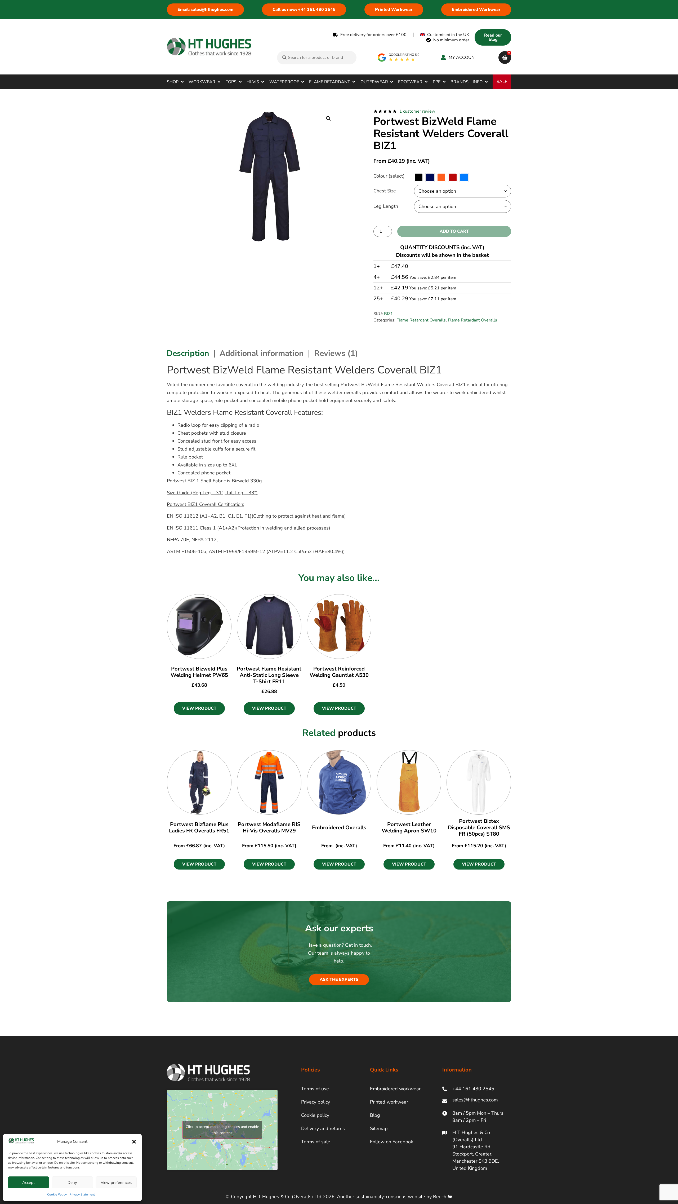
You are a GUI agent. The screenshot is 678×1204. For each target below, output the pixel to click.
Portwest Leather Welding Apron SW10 (409, 827)
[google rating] (399, 57)
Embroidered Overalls (339, 827)
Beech (440, 1196)
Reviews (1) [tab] (336, 353)
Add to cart (454, 231)
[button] (134, 1141)
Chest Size (384, 190)
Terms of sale (315, 1142)
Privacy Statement (82, 1194)
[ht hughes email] (476, 1101)
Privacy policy (315, 1102)
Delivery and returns (323, 1128)
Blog (375, 1115)
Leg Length (385, 206)
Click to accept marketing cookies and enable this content (222, 1129)
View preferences (116, 1182)
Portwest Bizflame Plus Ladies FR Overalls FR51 (199, 827)
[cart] (504, 57)
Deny (72, 1182)
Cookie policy (315, 1115)
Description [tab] (188, 353)
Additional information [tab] (262, 353)
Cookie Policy (57, 1194)
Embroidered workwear (395, 1089)
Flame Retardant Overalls (421, 320)
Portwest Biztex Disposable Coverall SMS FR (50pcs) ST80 (479, 827)
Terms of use (315, 1089)
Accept (28, 1182)
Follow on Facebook (391, 1142)
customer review (417, 111)
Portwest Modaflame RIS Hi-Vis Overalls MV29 (269, 827)
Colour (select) (389, 176)
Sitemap (379, 1128)
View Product (199, 708)
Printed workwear (389, 1102)
